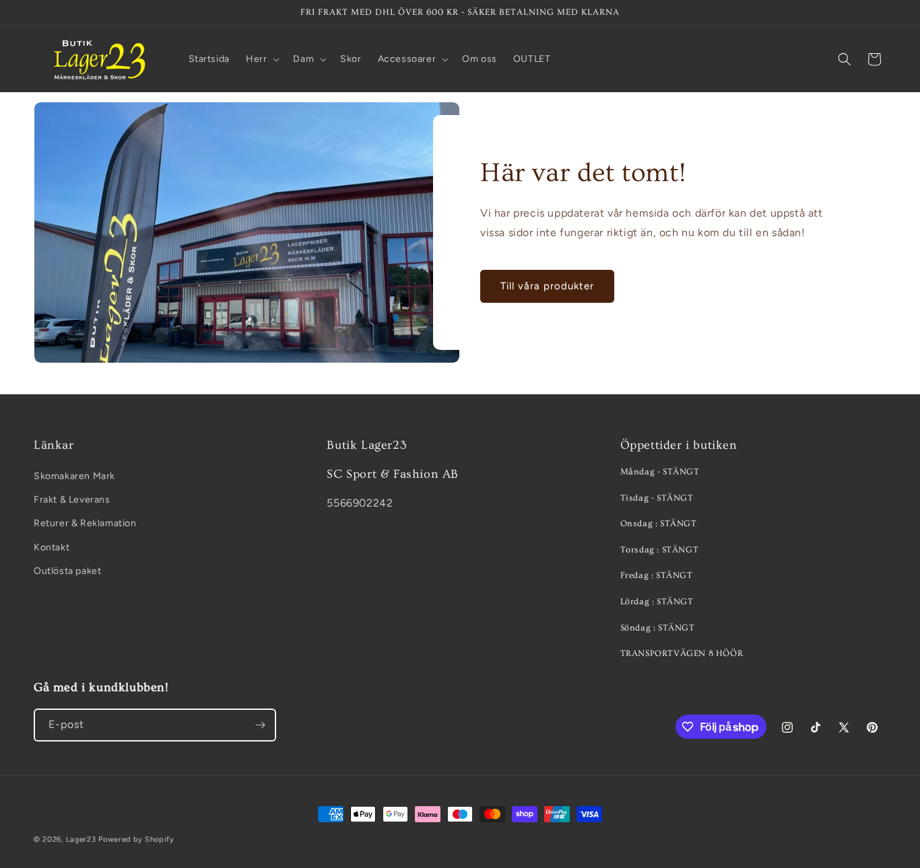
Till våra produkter (547, 286)
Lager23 (81, 839)
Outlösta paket (67, 571)
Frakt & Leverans (72, 499)
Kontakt (51, 547)
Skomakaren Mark (74, 476)
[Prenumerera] (260, 725)
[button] (261, 59)
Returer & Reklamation (85, 523)
